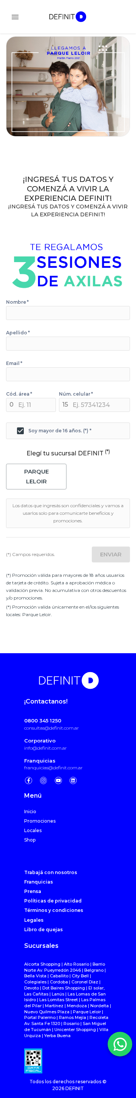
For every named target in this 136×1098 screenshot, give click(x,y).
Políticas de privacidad (53, 901)
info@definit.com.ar (45, 748)
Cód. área (19, 394)
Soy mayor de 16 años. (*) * (59, 431)
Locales (33, 830)
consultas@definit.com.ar (51, 728)
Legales (33, 920)
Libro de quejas (43, 929)
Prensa (32, 891)
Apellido (18, 333)
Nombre (17, 302)
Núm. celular (76, 394)
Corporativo (40, 741)
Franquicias (40, 761)
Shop (30, 840)
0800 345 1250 (42, 721)
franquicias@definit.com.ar (53, 767)
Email (14, 363)
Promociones (40, 821)
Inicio (30, 811)
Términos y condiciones (53, 910)
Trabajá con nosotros (50, 872)
